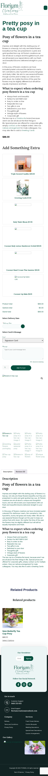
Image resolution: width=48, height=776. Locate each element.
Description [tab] (7, 472)
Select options (8, 640)
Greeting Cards (28, 130)
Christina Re (21, 118)
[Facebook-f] (18, 684)
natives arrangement (11, 128)
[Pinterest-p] (29, 684)
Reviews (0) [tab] (20, 472)
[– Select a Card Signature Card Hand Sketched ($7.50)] (22, 340)
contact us (12, 125)
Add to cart (21, 368)
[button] (45, 8)
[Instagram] (24, 684)
